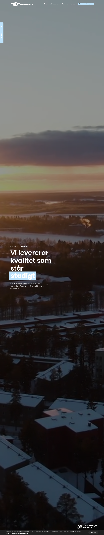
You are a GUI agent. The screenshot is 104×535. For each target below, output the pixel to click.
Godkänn (93, 532)
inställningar (25, 533)
